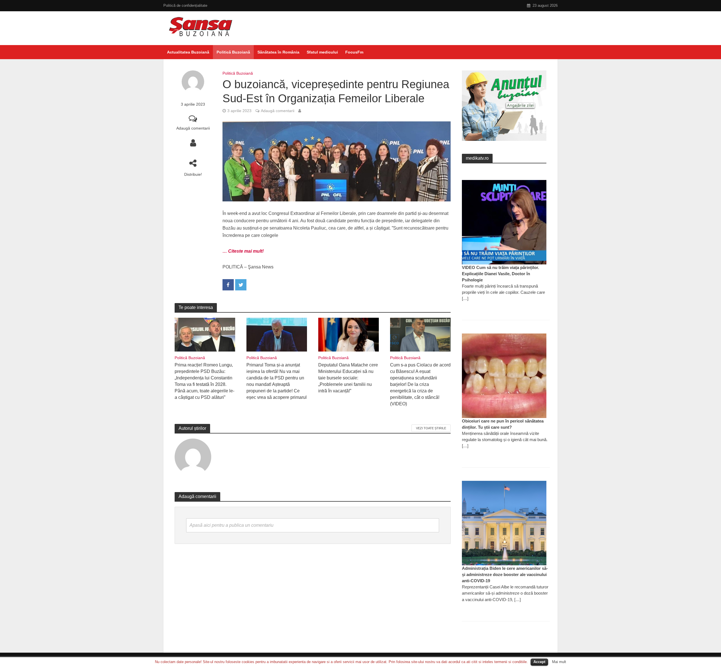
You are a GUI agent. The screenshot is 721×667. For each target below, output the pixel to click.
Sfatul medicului (322, 52)
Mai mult (559, 662)
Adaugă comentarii (193, 128)
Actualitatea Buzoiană (188, 52)
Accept (539, 662)
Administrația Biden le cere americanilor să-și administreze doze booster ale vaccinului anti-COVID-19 (505, 574)
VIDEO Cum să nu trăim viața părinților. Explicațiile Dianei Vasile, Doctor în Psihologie (500, 273)
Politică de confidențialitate (185, 5)
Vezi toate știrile (431, 428)
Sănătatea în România (278, 52)
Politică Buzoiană (233, 52)
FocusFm (354, 52)
